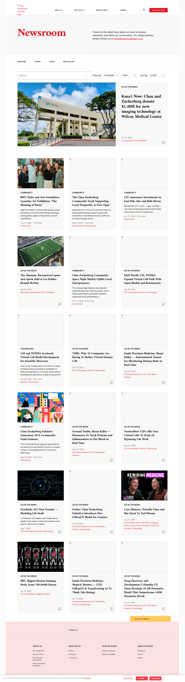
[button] (110, 75)
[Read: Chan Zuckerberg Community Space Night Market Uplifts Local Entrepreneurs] (92, 272)
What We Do (79, 10)
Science (142, 292)
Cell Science (129, 522)
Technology (152, 292)
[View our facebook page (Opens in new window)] (82, 629)
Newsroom (21, 62)
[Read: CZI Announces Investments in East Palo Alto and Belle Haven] (144, 194)
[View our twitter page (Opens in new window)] (107, 629)
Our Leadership (38, 651)
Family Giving (89, 226)
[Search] (144, 10)
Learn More (86, 678)
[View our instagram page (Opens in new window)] (89, 629)
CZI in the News (139, 140)
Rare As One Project (132, 525)
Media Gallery (69, 62)
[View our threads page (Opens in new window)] (95, 629)
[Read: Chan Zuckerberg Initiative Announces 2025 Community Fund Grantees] (41, 428)
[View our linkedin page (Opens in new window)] (101, 629)
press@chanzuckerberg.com (128, 38)
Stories (37, 62)
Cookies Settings (128, 678)
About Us (58, 10)
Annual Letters (38, 654)
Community (127, 140)
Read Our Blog (158, 10)
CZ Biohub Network (132, 374)
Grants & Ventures (108, 651)
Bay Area (24, 292)
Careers (123, 10)
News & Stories (102, 10)
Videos (51, 62)
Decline (142, 678)
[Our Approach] (22, 10)
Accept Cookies (155, 678)
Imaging (154, 522)
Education (72, 654)
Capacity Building (108, 654)
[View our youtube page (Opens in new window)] (114, 629)
